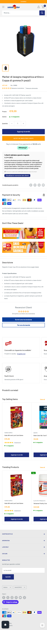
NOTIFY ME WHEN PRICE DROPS (23, 138)
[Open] (5, 624)
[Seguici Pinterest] (16, 597)
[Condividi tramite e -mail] (43, 185)
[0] (43, 6)
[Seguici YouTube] (20, 597)
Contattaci (23, 1)
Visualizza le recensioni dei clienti (17, 175)
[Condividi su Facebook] (30, 185)
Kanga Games (8, 432)
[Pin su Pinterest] (35, 185)
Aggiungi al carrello (23, 132)
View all (42, 399)
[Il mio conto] (38, 7)
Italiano (5, 587)
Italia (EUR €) (18, 587)
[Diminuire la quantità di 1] (12, 123)
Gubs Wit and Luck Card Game (13, 435)
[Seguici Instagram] (12, 597)
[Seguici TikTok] (24, 597)
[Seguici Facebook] (3, 597)
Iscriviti (8, 577)
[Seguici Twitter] (7, 597)
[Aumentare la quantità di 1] (23, 123)
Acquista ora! (21, 354)
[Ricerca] (42, 12)
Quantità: (5, 123)
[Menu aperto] (3, 7)
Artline (4, 85)
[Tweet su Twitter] (39, 185)
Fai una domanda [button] (23, 325)
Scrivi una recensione (23, 319)
